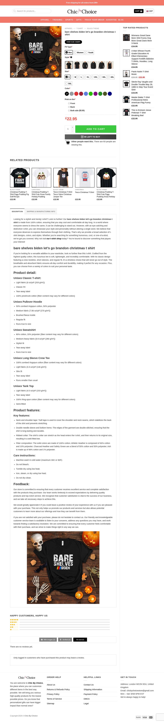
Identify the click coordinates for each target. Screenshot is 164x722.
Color (67, 88)
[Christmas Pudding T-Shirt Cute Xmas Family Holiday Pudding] (41, 177)
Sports (69, 20)
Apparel (44, 20)
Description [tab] (17, 211)
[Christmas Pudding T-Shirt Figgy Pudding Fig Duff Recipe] (19, 177)
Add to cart (95, 129)
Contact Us (89, 685)
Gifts (79, 20)
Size (67, 71)
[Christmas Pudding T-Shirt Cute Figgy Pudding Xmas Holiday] (106, 177)
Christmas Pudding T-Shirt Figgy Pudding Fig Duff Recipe (19, 194)
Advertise (111, 20)
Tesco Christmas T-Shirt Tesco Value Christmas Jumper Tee (62, 194)
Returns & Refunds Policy (58, 689)
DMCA (87, 699)
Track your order (94, 20)
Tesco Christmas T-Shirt (84, 192)
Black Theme (93, 28)
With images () (49, 640)
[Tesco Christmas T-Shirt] (84, 177)
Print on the (70, 99)
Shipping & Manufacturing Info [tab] (41, 211)
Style (68, 57)
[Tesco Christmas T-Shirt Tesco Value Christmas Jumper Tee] (63, 177)
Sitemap (50, 703)
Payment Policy (91, 694)
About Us (51, 685)
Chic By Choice (35, 683)
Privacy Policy (53, 694)
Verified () (66, 640)
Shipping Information (93, 689)
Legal (86, 703)
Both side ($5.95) (77, 110)
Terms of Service (54, 699)
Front (72, 103)
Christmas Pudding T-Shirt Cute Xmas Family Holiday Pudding (41, 194)
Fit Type (68, 47)
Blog (121, 20)
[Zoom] (13, 74)
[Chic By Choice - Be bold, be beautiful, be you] (82, 11)
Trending (57, 20)
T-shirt (80, 28)
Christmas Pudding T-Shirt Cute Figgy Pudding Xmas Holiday (106, 194)
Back (72, 107)
